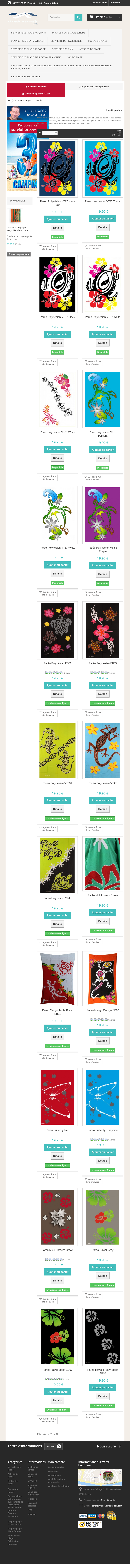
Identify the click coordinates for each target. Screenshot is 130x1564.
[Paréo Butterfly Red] (57, 1097)
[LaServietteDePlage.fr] (25, 18)
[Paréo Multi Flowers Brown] (57, 1217)
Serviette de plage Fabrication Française (36, 57)
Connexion (115, 2)
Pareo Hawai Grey (103, 1249)
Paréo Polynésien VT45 (57, 898)
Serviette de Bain (62, 49)
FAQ (30, 1510)
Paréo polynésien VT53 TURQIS (102, 434)
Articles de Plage (90, 49)
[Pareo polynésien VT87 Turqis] (102, 168)
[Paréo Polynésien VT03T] (57, 750)
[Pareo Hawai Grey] (102, 1217)
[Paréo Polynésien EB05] (102, 630)
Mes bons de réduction (59, 1486)
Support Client (51, 3)
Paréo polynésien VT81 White (57, 432)
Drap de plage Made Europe (68, 33)
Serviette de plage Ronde (66, 41)
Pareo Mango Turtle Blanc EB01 (57, 1012)
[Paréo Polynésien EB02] (57, 630)
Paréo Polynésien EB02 (58, 663)
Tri (40, 132)
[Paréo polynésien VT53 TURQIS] (102, 399)
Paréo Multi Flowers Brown (57, 1249)
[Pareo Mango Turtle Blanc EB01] (57, 979)
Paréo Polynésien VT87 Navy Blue (57, 203)
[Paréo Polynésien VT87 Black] (57, 284)
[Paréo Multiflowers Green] (102, 864)
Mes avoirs (53, 1471)
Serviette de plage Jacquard (28, 33)
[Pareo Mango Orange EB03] (102, 979)
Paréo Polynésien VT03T (57, 783)
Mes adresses (54, 1475)
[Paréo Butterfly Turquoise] (102, 1097)
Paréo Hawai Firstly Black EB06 (102, 1371)
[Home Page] (8, 100)
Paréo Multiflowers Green (103, 895)
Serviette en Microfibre (25, 76)
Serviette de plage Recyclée (28, 49)
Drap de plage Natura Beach (27, 41)
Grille (114, 135)
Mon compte (56, 1462)
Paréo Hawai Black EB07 (57, 1369)
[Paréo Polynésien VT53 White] (57, 514)
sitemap (32, 1514)
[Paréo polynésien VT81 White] (57, 399)
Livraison (32, 1481)
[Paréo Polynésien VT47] (102, 750)
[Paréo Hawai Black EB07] (57, 1336)
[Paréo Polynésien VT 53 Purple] (102, 514)
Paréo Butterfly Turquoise (103, 1130)
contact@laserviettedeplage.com (107, 1506)
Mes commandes (56, 1467)
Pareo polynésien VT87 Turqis (102, 201)
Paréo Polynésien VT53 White (57, 547)
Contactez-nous (99, 2)
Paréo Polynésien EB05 (103, 663)
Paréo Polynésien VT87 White (102, 317)
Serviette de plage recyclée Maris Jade (17, 229)
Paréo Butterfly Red (57, 1130)
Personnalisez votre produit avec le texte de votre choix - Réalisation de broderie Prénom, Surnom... (61, 67)
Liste (119, 135)
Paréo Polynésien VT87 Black (57, 317)
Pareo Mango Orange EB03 (103, 1010)
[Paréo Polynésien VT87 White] (102, 284)
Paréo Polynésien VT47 (103, 783)
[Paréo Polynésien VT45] (57, 865)
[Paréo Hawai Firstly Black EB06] (102, 1336)
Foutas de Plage (97, 41)
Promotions (17, 200)
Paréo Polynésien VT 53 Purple (102, 549)
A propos (32, 1499)
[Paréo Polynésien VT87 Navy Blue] (57, 168)
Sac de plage (75, 57)
